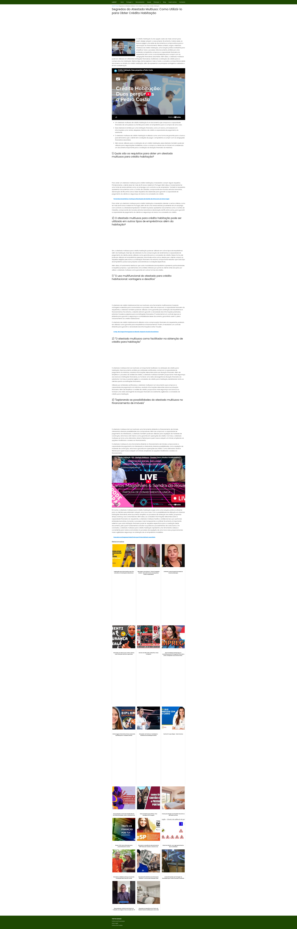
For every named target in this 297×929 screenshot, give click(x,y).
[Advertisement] (148, 26)
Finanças (156, 2)
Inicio (122, 2)
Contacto (182, 2)
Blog (164, 2)
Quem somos (172, 2)
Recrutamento (140, 2)
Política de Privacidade (118, 921)
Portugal (128, 2)
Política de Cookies (117, 925)
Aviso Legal (115, 923)
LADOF (114, 2)
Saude (149, 2)
